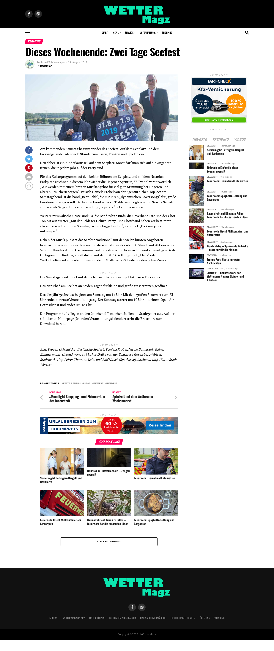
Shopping (167, 32)
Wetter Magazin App (74, 618)
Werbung (219, 618)
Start (105, 32)
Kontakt (53, 618)
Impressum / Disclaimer (122, 618)
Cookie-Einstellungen (183, 618)
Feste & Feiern (72, 383)
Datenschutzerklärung (153, 618)
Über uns (205, 618)
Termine (112, 383)
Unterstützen (97, 618)
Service (129, 32)
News (116, 32)
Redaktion (46, 65)
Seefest (98, 383)
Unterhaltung (148, 32)
